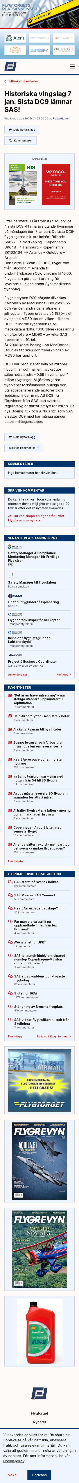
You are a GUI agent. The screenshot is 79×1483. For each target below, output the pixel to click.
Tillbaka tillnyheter (23, 81)
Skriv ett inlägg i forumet (52, 1036)
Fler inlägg (15, 1036)
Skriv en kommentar (22, 447)
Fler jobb (62, 674)
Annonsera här (17, 674)
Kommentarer (23, 140)
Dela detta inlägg (24, 129)
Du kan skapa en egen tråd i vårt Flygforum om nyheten (36, 518)
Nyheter (39, 1422)
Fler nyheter (16, 861)
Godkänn (39, 1475)
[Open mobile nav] (72, 66)
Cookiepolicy (13, 1461)
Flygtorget (39, 1413)
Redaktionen (61, 118)
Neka (12, 1475)
